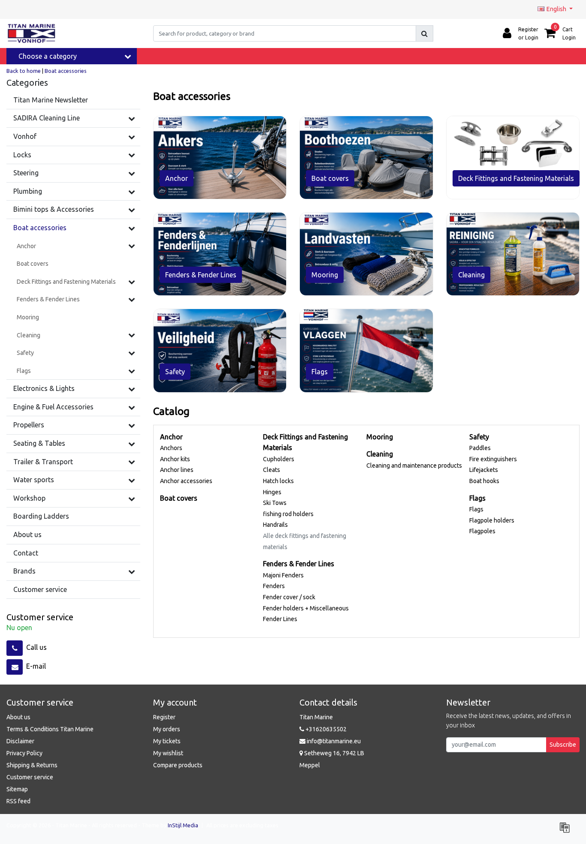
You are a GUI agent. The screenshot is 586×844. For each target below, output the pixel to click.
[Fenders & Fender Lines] (131, 299)
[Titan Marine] (31, 33)
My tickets (167, 741)
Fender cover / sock (289, 597)
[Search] (424, 33)
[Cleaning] (131, 334)
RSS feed (18, 801)
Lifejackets (483, 469)
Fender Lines (280, 619)
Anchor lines (176, 469)
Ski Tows (275, 502)
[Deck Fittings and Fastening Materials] (131, 281)
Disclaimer (20, 741)
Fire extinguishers (493, 459)
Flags (476, 509)
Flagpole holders (491, 520)
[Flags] (131, 370)
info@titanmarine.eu (334, 741)
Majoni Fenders (283, 575)
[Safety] (131, 352)
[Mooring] (366, 254)
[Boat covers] (366, 157)
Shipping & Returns (31, 765)
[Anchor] (131, 245)
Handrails (275, 524)
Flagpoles (482, 531)
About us (18, 717)
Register (164, 717)
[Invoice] (567, 831)
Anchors (171, 448)
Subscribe (563, 744)
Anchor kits (175, 459)
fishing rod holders (288, 514)
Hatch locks (278, 481)
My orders (166, 729)
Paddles (480, 448)
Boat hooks (484, 481)
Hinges (272, 492)
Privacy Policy (24, 753)
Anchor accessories (186, 481)
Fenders (274, 586)
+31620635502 (325, 729)
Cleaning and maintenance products (414, 465)
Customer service (29, 777)
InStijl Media (183, 825)
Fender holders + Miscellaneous (306, 608)
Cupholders (278, 459)
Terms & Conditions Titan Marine (50, 729)
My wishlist (168, 753)
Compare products (177, 765)
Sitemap (17, 789)
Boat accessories (66, 71)
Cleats (271, 469)
